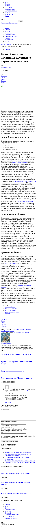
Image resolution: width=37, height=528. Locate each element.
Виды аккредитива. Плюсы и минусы (16, 378)
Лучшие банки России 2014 (13, 455)
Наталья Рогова (6, 67)
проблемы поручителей (25, 201)
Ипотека (7, 5)
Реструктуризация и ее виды (12, 371)
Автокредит (8, 7)
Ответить (8, 402)
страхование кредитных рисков (25, 181)
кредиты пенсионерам (12, 312)
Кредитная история (11, 11)
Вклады (7, 12)
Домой (3, 44)
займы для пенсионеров (20, 162)
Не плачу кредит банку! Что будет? (15, 473)
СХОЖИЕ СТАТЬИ (8, 354)
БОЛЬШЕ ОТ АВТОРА (23, 354)
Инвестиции (9, 14)
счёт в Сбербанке (11, 263)
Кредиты (7, 4)
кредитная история (11, 308)
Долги (7, 16)
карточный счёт (10, 307)
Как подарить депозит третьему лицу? (16, 493)
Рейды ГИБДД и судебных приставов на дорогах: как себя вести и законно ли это (18, 453)
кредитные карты (10, 310)
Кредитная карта (10, 9)
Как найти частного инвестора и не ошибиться (20, 462)
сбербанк (7, 313)
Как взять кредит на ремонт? (22, 332)
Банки (7, 2)
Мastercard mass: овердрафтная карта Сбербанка (20, 461)
